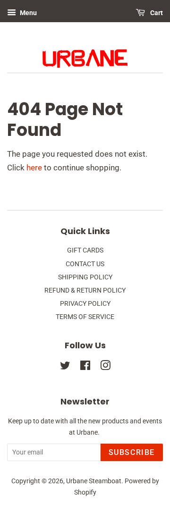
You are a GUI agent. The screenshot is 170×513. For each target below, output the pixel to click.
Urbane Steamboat (93, 481)
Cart (156, 13)
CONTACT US (85, 264)
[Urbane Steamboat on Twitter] (65, 367)
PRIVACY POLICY (85, 304)
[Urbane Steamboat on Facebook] (85, 367)
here (34, 167)
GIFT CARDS (85, 250)
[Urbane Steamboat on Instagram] (105, 367)
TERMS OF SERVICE (85, 317)
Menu (27, 13)
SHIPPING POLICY (85, 277)
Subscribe (132, 452)
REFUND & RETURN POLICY (85, 290)
